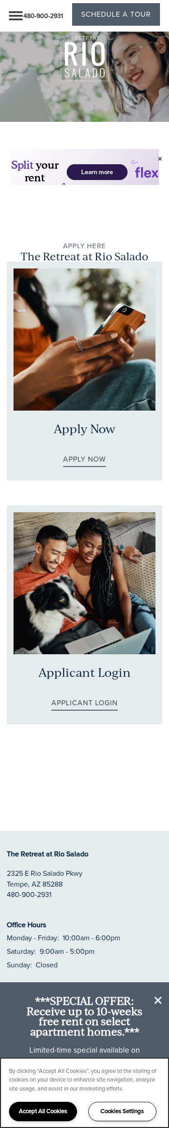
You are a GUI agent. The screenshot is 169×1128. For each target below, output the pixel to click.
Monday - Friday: (33, 938)
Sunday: (19, 965)
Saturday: (21, 951)
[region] (84, 1093)
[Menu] (16, 16)
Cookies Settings (122, 1111)
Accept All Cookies (43, 1111)
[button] (159, 1001)
